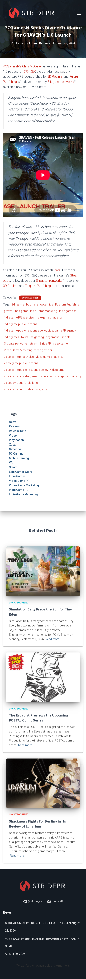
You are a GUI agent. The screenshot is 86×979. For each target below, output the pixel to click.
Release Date (17, 431)
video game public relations (21, 363)
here (57, 270)
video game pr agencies (19, 356)
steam (34, 343)
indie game (21, 311)
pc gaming (37, 337)
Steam (13, 467)
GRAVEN (29, 71)
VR (11, 462)
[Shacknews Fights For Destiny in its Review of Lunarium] (43, 783)
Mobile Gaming (19, 458)
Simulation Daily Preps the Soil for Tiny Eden (38, 923)
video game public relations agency (26, 369)
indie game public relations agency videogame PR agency (40, 330)
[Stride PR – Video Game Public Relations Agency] (33, 13)
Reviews (14, 426)
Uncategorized (30, 298)
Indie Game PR (18, 489)
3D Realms (55, 76)
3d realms (18, 304)
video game (60, 343)
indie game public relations (20, 324)
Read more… (53, 639)
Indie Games (17, 476)
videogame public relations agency (26, 389)
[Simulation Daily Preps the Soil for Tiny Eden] (43, 570)
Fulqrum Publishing (38, 286)
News (24, 337)
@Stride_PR (35, 901)
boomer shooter (36, 304)
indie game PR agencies (19, 317)
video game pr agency (49, 356)
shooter (66, 337)
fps (51, 304)
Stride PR (45, 343)
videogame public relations (21, 382)
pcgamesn (52, 337)
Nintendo (15, 449)
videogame (57, 369)
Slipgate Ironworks (61, 82)
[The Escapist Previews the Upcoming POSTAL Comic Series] (43, 676)
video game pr (43, 350)
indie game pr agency (49, 317)
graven (8, 311)
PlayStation (16, 440)
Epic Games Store (20, 471)
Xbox (12, 444)
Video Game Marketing (18, 350)
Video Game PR (19, 480)
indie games (11, 337)
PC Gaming (16, 453)
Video (13, 435)
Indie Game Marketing (43, 311)
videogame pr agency (67, 376)
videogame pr (12, 376)
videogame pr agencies (37, 376)
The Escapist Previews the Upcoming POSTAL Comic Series (42, 943)
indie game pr (67, 311)
